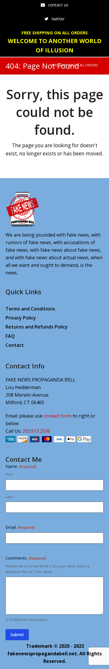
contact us (58, 5)
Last (9, 496)
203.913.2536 (36, 431)
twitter (58, 19)
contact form (58, 416)
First (9, 474)
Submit (17, 634)
